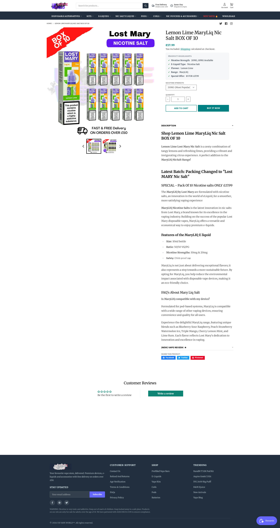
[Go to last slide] (83, 146)
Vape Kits (156, 481)
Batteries (156, 497)
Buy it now (213, 108)
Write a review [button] (166, 393)
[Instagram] (59, 502)
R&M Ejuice (199, 487)
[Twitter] (66, 502)
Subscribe (97, 494)
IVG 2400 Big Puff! (202, 481)
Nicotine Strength (175, 83)
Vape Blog (198, 497)
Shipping (185, 49)
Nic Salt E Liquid (125, 16)
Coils (156, 16)
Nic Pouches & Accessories (181, 16)
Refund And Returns (120, 476)
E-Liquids (103, 16)
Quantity (170, 95)
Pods (144, 16)
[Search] (145, 5)
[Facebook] (52, 502)
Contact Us (115, 471)
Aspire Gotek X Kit (202, 476)
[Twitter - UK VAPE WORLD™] (221, 24)
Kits (89, 16)
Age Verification (117, 481)
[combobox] (112, 6)
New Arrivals (199, 492)
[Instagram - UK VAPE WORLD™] (231, 24)
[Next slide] (120, 146)
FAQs (112, 492)
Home (49, 23)
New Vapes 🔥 (210, 16)
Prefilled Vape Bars (161, 471)
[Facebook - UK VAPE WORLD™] (226, 24)
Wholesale (228, 16)
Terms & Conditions (120, 487)
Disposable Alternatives (65, 16)
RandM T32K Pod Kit (203, 471)
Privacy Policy (117, 497)
